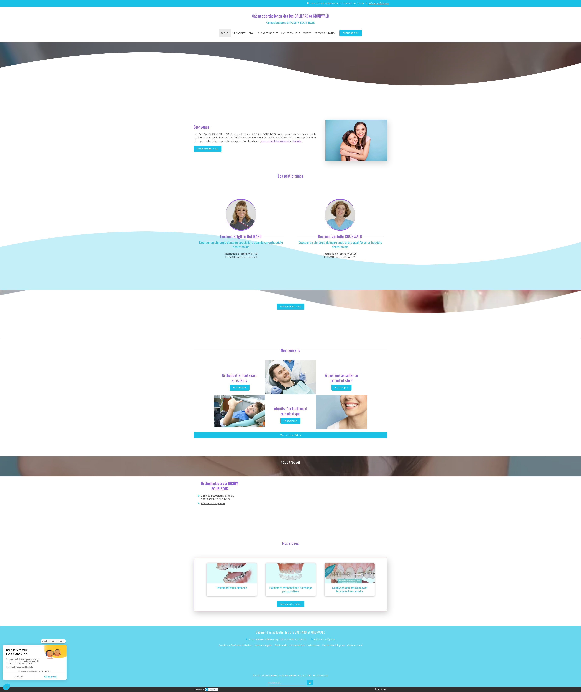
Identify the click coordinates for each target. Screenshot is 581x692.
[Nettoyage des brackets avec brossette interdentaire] (350, 573)
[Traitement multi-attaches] (232, 573)
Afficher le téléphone (379, 3)
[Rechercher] (310, 682)
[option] (231, 579)
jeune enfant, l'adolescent (275, 141)
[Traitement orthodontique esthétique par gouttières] (291, 573)
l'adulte (297, 141)
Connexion (381, 689)
